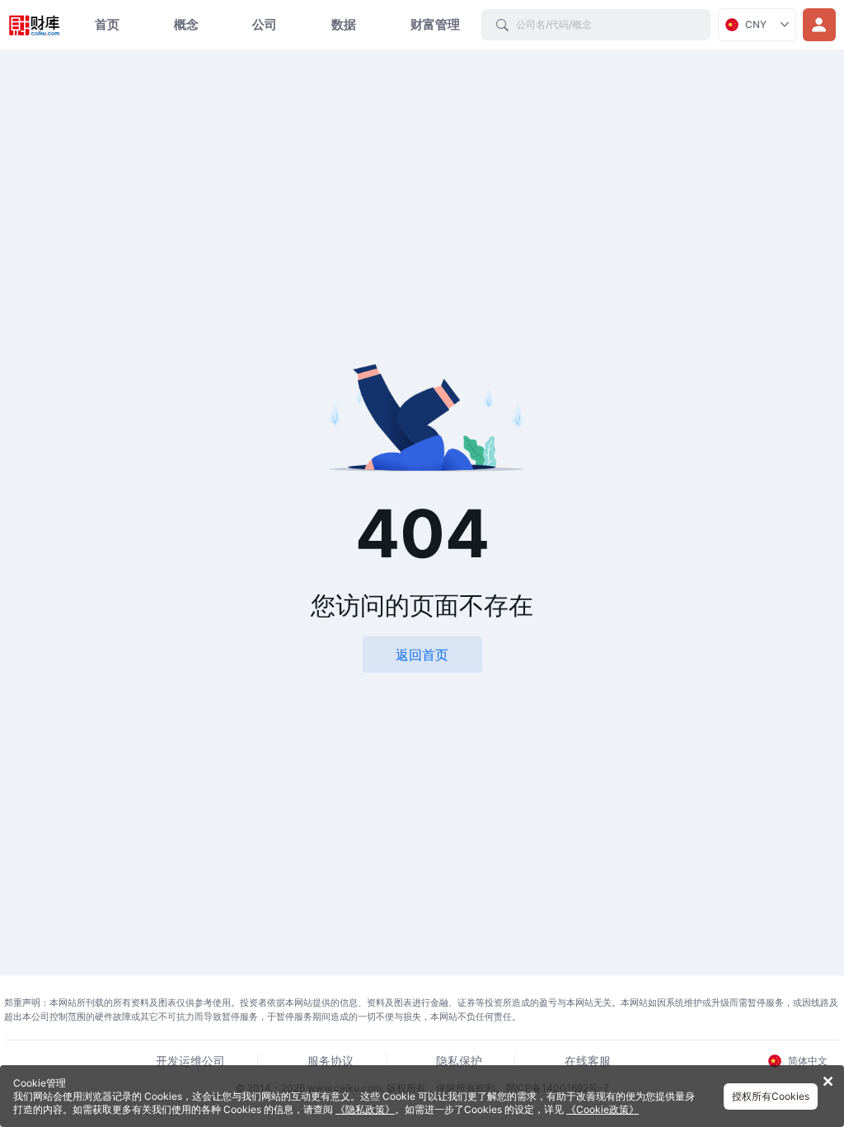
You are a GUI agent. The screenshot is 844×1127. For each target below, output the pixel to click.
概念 (186, 24)
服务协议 (330, 1061)
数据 (343, 24)
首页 (107, 24)
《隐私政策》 (365, 1109)
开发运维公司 (190, 1061)
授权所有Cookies (770, 1096)
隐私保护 (459, 1061)
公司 (264, 24)
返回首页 (422, 654)
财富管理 (435, 24)
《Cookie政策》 (602, 1109)
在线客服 (588, 1061)
